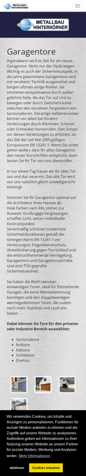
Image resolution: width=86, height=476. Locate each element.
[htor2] (19, 384)
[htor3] (43, 384)
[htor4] (67, 384)
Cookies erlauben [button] (46, 468)
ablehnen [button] (17, 468)
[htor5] (19, 406)
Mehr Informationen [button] (34, 456)
